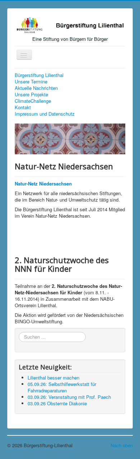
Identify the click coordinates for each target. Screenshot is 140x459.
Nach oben (122, 445)
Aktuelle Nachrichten (36, 88)
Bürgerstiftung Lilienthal (39, 75)
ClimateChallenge (33, 101)
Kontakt (23, 107)
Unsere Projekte (31, 94)
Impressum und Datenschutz (45, 114)
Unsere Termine (31, 81)
